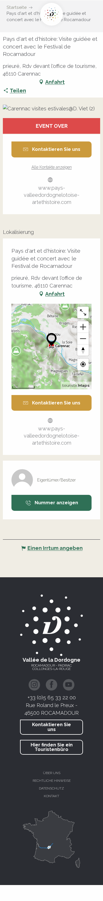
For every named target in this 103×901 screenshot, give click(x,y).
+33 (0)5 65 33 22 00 (51, 697)
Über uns (51, 773)
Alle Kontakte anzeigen (51, 167)
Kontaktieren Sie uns (51, 727)
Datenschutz (51, 788)
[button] (51, 108)
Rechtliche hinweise (52, 780)
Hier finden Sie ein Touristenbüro (52, 747)
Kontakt (51, 796)
